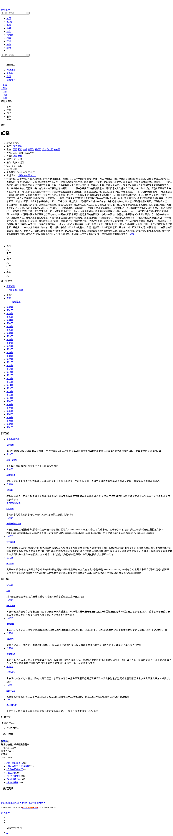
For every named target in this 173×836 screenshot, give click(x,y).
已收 (4, 88)
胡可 (20, 149)
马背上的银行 (11, 460)
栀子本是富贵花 (14, 763)
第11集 (9, 395)
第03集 (9, 421)
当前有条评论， (27, 175)
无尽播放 (10, 286)
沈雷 (15, 156)
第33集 (9, 323)
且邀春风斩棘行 (14, 769)
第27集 (9, 343)
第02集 (9, 424)
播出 (10, 80)
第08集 (9, 404)
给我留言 (41, 803)
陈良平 (57, 149)
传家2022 (10, 624)
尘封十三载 (10, 691)
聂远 (15, 149)
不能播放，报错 (14, 290)
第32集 (9, 326)
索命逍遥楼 (12, 782)
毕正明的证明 (11, 705)
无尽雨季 (10, 445)
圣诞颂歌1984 (13, 779)
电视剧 (9, 22)
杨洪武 (49, 149)
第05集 (9, 414)
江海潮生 (10, 490)
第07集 (9, 408)
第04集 (9, 417)
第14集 (9, 385)
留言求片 (5, 813)
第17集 (9, 375)
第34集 (9, 320)
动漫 (8, 28)
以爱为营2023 (11, 672)
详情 (132, 234)
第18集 (9, 372)
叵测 (8, 591)
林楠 (20, 156)
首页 (8, 18)
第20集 (9, 365)
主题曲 (9, 73)
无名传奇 (10, 564)
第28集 (9, 339)
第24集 (9, 352)
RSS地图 (14, 803)
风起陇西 (10, 639)
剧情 (8, 38)
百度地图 (23, 803)
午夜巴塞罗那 (13, 776)
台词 (8, 76)
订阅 (4, 92)
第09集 (9, 401)
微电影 (9, 35)
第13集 (9, 388)
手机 (4, 98)
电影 (8, 25)
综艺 (8, 31)
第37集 (9, 310)
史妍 (25, 149)
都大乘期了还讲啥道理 (17, 766)
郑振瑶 (38, 149)
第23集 (9, 356)
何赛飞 (31, 149)
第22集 (9, 359)
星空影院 (5, 10)
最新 (8, 48)
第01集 (9, 427)
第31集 (9, 330)
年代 (20, 146)
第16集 (9, 378)
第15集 (9, 382)
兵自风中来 (10, 475)
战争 (15, 146)
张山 (44, 149)
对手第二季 (10, 542)
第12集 (9, 391)
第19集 (9, 369)
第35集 (9, 317)
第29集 (9, 336)
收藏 (4, 85)
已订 (4, 95)
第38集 (9, 307)
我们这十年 (10, 606)
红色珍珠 (10, 509)
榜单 (8, 44)
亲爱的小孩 (10, 654)
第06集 (9, 411)
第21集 (9, 362)
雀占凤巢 (11, 773)
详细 (10, 70)
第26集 (9, 346)
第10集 (9, 398)
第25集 (9, 349)
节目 (8, 41)
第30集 (9, 333)
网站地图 (5, 803)
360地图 (32, 803)
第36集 (9, 313)
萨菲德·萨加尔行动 (13, 524)
